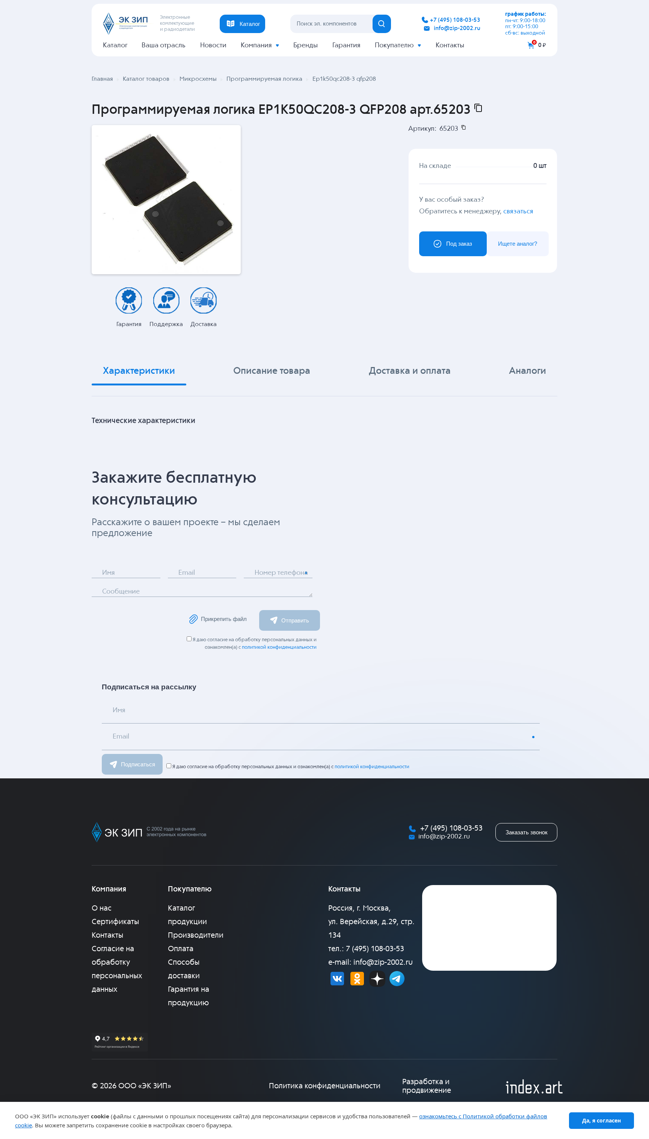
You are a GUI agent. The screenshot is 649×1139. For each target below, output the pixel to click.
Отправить (295, 620)
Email (186, 573)
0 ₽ (542, 45)
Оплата (180, 949)
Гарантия (346, 45)
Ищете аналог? (517, 243)
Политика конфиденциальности (324, 1086)
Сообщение (121, 591)
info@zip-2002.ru (457, 28)
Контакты (450, 45)
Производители (195, 936)
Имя (108, 573)
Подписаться (138, 764)
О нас (102, 908)
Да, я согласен (601, 1120)
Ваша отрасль (164, 45)
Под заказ (459, 243)
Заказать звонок (527, 832)
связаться (518, 211)
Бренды (305, 45)
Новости (213, 45)
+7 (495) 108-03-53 (455, 20)
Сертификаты (115, 922)
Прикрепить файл (224, 619)
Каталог (115, 45)
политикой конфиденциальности (279, 647)
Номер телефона (281, 573)
